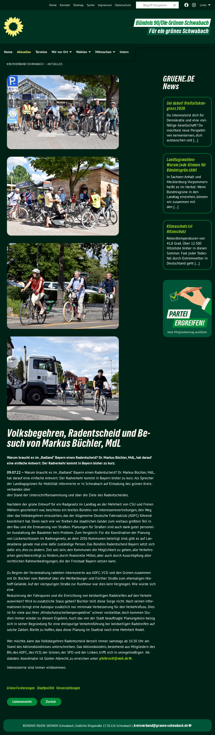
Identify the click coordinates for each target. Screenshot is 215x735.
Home (52, 5)
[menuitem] (52, 5)
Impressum (105, 5)
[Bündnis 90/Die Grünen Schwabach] (13, 27)
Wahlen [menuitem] (81, 52)
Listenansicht (22, 701)
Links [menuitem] (203, 5)
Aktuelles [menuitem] (24, 52)
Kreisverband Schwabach (25, 64)
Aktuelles (54, 64)
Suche (90, 5)
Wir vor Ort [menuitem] (60, 52)
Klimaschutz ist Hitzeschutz (180, 229)
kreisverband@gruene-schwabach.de (161, 725)
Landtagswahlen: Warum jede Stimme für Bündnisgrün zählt (186, 165)
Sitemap (78, 5)
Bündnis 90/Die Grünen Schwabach (172, 22)
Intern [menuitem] (124, 52)
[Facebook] (186, 5)
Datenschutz (123, 5)
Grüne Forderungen (21, 688)
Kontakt (65, 5)
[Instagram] (194, 5)
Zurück (51, 701)
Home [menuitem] (8, 52)
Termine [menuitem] (41, 52)
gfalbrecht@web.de (113, 658)
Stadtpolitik (45, 688)
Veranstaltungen (68, 688)
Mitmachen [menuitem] (103, 52)
